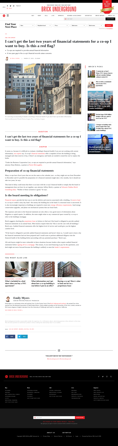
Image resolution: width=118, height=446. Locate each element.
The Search (30, 396)
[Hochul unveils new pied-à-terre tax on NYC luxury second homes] (100, 144)
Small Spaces (97, 390)
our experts (17, 153)
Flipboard (18, 5)
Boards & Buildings (74, 15)
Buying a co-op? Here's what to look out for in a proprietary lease (69, 283)
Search (108, 25)
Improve (61, 15)
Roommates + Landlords (33, 392)
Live (53, 15)
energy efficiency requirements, (61, 205)
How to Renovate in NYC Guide (101, 400)
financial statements (38, 153)
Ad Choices (69, 436)
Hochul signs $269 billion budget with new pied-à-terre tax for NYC (103, 116)
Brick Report (100, 15)
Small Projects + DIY (99, 392)
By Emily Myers (15, 58)
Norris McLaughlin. (35, 165)
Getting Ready (52, 394)
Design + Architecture (99, 396)
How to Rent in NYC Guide (33, 398)
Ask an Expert (10, 37)
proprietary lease (30, 221)
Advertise (88, 15)
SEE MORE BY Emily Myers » (14, 310)
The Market (7, 390)
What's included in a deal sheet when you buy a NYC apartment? (15, 283)
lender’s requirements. (62, 247)
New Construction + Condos (12, 394)
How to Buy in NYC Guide (11, 402)
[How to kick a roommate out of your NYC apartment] (91, 84)
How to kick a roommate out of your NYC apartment (103, 83)
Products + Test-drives (77, 396)
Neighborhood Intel (76, 394)
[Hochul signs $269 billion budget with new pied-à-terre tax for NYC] (91, 117)
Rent (39, 15)
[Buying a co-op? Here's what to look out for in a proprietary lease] (69, 269)
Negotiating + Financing (11, 400)
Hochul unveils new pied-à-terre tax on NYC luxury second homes (100, 149)
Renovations (97, 394)
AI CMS (99, 436)
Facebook (7, 6)
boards (21, 329)
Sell (46, 15)
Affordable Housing (10, 396)
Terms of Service (58, 436)
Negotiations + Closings (13, 279)
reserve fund (76, 200)
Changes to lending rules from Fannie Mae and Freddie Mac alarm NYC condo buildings (104, 127)
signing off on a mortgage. (26, 245)
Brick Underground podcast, (58, 303)
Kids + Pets (74, 392)
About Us (111, 15)
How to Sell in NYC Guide (55, 396)
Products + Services (99, 398)
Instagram (13, 6)
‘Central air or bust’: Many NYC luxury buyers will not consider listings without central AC (104, 74)
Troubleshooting (75, 398)
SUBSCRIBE (110, 19)
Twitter (10, 6)
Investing (7, 392)
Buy (33, 15)
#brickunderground (65, 359)
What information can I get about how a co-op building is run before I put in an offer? (43, 283)
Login (77, 436)
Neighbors (74, 390)
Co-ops (33, 279)
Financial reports (10, 200)
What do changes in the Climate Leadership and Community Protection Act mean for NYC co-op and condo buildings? (100, 103)
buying (26, 329)
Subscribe (79, 417)
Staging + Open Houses (55, 390)
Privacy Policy (46, 436)
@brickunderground (53, 359)
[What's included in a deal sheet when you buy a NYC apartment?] (17, 269)
